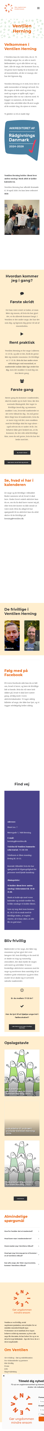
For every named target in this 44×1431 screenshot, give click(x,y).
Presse (6, 1366)
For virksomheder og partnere (16, 1360)
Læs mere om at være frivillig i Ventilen (22, 1027)
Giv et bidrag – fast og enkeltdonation (18, 1358)
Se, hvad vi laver (22, 452)
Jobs (6, 1369)
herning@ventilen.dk (13, 519)
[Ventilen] (15, 8)
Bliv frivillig (9, 1363)
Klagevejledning (10, 1372)
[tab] (22, 1231)
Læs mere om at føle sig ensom (18, 462)
